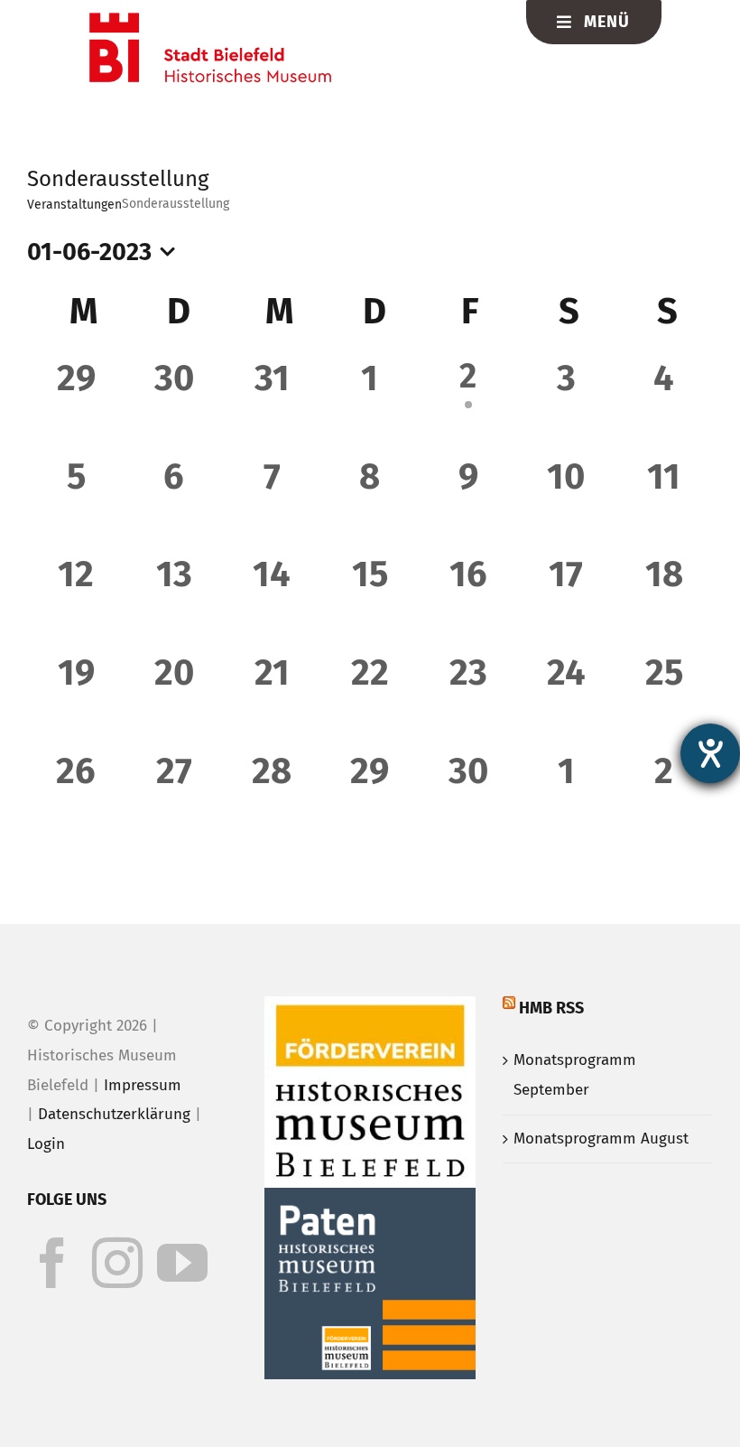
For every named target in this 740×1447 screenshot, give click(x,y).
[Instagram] (117, 1262)
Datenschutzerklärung (114, 1114)
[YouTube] (182, 1262)
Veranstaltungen (74, 204)
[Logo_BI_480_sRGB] (210, 20)
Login (46, 1143)
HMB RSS (551, 1008)
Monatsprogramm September (574, 1074)
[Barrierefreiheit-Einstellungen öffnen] (710, 753)
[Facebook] (52, 1262)
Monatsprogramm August (601, 1138)
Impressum (142, 1085)
